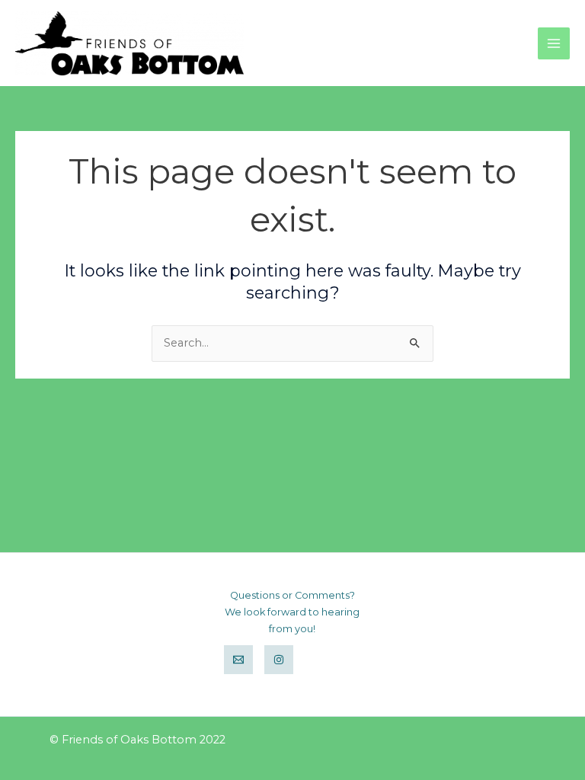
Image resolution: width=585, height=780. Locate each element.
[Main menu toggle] (554, 43)
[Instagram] (278, 659)
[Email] (238, 659)
